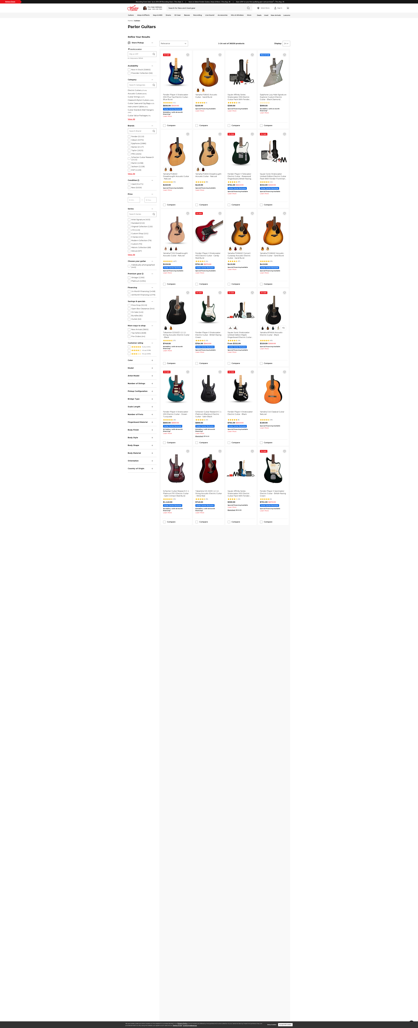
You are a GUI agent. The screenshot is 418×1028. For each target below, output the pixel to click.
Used (266, 15)
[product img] (176, 72)
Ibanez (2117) (137, 147)
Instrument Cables (138, 107)
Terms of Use (177, 1025)
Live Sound (209, 15)
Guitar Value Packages (139, 116)
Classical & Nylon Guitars (141, 100)
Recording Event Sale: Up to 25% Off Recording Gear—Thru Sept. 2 (159, 2)
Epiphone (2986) (138, 143)
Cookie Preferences (190, 1025)
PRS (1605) (136, 154)
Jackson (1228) (138, 167)
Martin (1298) (137, 163)
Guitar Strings (136, 97)
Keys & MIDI (157, 15)
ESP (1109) (136, 170)
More (249, 15)
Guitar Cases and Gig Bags (141, 103)
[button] (152, 8)
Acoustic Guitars (137, 94)
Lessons (286, 15)
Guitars (131, 15)
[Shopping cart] (288, 8)
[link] (176, 97)
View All (131, 119)
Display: (278, 43)
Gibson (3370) (137, 140)
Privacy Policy (183, 1023)
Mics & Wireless (237, 15)
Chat (149, 9)
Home (130, 21)
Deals (259, 15)
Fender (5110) (137, 136)
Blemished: (199, 436)
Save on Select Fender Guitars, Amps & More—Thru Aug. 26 (209, 2)
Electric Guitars (137, 90)
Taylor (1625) (137, 150)
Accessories (223, 15)
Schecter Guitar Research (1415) (142, 158)
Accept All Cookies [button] (285, 1024)
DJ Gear (177, 15)
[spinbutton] (134, 200)
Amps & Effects (143, 15)
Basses (187, 15)
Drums (168, 15)
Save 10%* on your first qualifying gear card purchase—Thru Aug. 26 (260, 2)
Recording (197, 15)
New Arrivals (276, 15)
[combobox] (173, 43)
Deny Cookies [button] (271, 1024)
